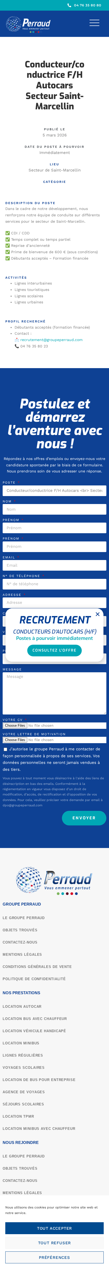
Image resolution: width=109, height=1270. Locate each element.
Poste (10, 482)
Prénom (12, 520)
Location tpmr (18, 1116)
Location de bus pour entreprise (39, 1080)
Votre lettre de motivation (34, 734)
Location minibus (21, 1043)
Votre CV (13, 720)
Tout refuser (54, 1243)
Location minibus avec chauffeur (39, 1129)
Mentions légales (22, 955)
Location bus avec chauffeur (35, 1019)
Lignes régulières (23, 1055)
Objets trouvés (20, 930)
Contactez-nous (20, 942)
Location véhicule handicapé (34, 1031)
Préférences (54, 1257)
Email (10, 557)
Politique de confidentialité (34, 979)
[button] (97, 614)
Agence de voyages (24, 1092)
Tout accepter (54, 1228)
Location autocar (22, 1007)
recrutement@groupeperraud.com (51, 340)
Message (12, 669)
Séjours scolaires (23, 1104)
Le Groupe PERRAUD (24, 918)
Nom (8, 501)
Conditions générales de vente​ (37, 967)
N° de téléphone (22, 576)
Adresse (13, 595)
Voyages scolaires (24, 1068)
